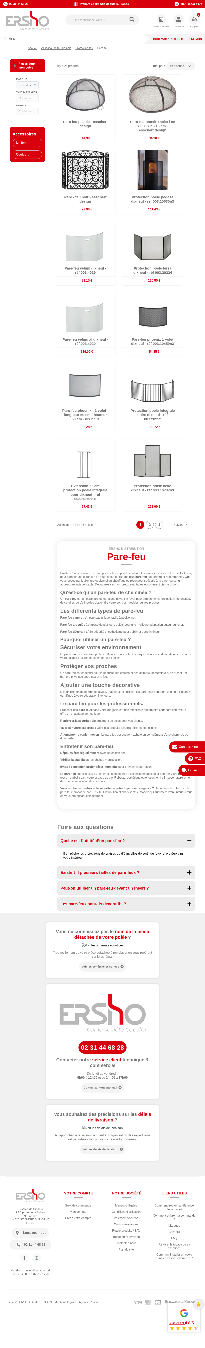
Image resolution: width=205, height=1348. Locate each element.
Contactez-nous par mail (100, 1087)
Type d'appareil (27, 92)
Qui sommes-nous (126, 1224)
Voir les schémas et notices (100, 966)
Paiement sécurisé (126, 1218)
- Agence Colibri (87, 1302)
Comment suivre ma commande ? (174, 1217)
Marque (21, 79)
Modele (21, 105)
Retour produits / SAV (126, 1230)
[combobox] (27, 85)
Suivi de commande (78, 1205)
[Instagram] (36, 1257)
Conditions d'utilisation (126, 1211)
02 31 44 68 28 (18, 3)
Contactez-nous (190, 746)
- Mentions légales (64, 1302)
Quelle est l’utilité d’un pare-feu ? (92, 841)
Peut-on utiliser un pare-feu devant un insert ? (104, 888)
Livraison (194, 770)
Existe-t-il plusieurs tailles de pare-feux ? (99, 872)
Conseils (174, 1231)
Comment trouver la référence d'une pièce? (174, 1207)
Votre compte (78, 1193)
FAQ (198, 758)
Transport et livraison (126, 1236)
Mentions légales (126, 1205)
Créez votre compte (78, 1218)
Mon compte (78, 1211)
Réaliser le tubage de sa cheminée (174, 1246)
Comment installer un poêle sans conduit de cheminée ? (174, 1256)
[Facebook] (24, 1257)
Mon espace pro (192, 3)
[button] (179, 21)
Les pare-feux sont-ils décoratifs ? (93, 904)
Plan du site (126, 1249)
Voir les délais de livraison (100, 1149)
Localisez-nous (34, 1232)
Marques (174, 1225)
